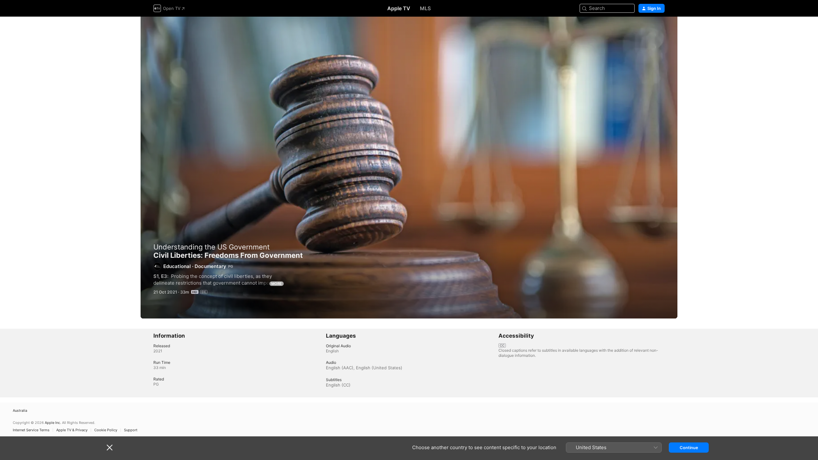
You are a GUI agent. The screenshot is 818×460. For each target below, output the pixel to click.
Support (130, 430)
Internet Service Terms (31, 430)
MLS (425, 8)
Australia (20, 410)
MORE (276, 283)
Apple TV (398, 8)
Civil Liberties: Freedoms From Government (409, 167)
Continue (689, 447)
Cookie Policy (105, 430)
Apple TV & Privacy (72, 430)
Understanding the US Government (211, 247)
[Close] (109, 447)
